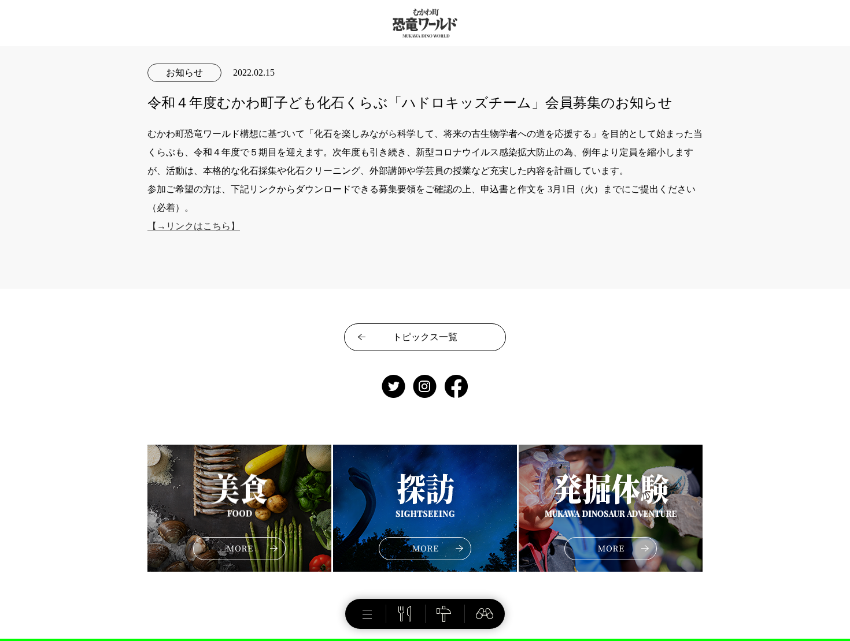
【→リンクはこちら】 (193, 226)
